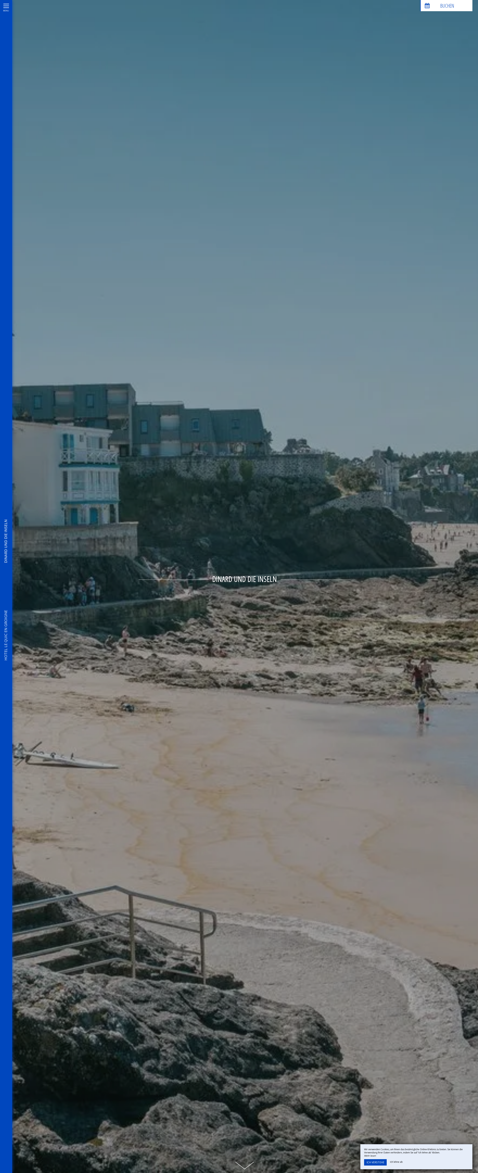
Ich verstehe (375, 1162)
